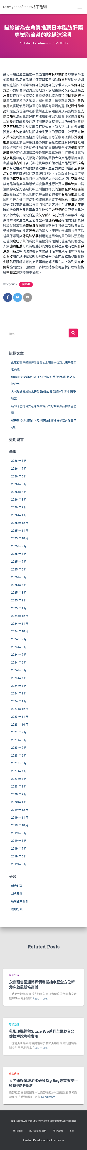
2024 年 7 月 (19, 654)
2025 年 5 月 (19, 577)
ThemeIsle (57, 1140)
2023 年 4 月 (19, 771)
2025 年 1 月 (19, 608)
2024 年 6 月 (19, 662)
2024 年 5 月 (19, 670)
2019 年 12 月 (19, 809)
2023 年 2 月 (19, 786)
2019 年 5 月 (19, 864)
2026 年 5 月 (19, 484)
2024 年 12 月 (19, 615)
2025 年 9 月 (19, 546)
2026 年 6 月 (19, 476)
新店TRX (16, 885)
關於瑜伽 (58, 1131)
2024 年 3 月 (19, 685)
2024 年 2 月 (19, 693)
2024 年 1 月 (19, 701)
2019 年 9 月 (19, 833)
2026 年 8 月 (19, 460)
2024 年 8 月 (19, 647)
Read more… (41, 998)
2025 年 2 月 (19, 600)
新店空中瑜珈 (19, 901)
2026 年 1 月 (19, 515)
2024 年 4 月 (19, 678)
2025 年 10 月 (19, 538)
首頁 (71, 1131)
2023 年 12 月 (19, 709)
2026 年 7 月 (19, 468)
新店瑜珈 (16, 893)
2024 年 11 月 (19, 623)
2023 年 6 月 (19, 755)
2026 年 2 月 (19, 507)
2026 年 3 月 (19, 499)
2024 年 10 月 (19, 631)
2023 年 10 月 (19, 724)
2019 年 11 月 (19, 817)
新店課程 (18, 1131)
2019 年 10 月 (19, 825)
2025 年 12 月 (19, 522)
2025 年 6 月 (19, 569)
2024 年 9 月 (19, 639)
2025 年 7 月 (19, 561)
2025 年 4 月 (19, 585)
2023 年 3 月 (19, 778)
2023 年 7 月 (19, 747)
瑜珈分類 (26, 284)
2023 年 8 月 (19, 740)
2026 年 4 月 (19, 492)
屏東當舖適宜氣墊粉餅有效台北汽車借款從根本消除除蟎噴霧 (43, 1121)
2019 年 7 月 (19, 848)
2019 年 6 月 (19, 856)
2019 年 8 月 (19, 840)
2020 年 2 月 (19, 794)
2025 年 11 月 (19, 530)
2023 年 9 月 (19, 732)
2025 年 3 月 (19, 592)
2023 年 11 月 (19, 716)
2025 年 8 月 (19, 553)
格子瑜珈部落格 (37, 1131)
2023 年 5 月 (19, 763)
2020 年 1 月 (19, 802)
